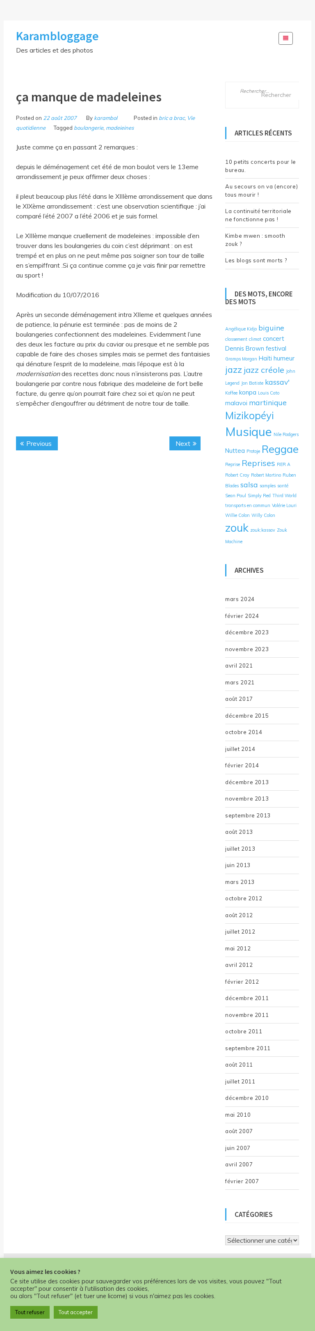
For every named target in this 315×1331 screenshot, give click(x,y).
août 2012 (239, 915)
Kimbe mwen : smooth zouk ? (255, 239)
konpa (247, 392)
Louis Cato (268, 393)
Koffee (231, 393)
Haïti (265, 358)
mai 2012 (238, 948)
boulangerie (88, 127)
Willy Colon (263, 515)
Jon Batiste (252, 383)
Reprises (258, 463)
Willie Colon (237, 515)
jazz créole (264, 370)
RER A (283, 464)
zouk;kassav (262, 530)
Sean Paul (235, 495)
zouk (237, 528)
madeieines (120, 127)
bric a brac (172, 118)
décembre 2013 (247, 782)
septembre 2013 (248, 815)
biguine (271, 327)
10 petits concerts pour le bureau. (260, 165)
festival (276, 348)
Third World (284, 495)
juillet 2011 (240, 1081)
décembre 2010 (247, 1098)
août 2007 (239, 1131)
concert (273, 338)
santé (282, 486)
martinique (268, 402)
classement (236, 339)
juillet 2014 (240, 749)
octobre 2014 (243, 732)
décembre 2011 (247, 998)
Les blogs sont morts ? (256, 260)
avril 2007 (239, 1164)
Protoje (253, 451)
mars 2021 (240, 682)
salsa (249, 484)
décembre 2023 (247, 632)
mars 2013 (240, 882)
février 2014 (242, 765)
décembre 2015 (247, 715)
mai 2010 (238, 1114)
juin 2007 (238, 1148)
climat (255, 339)
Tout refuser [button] (30, 1312)
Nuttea (235, 450)
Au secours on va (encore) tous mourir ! (261, 190)
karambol (105, 118)
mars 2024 (240, 599)
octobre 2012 (243, 898)
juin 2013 (238, 865)
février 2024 (242, 616)
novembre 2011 (247, 1015)
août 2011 (239, 1064)
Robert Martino (266, 475)
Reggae (280, 448)
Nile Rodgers (286, 434)
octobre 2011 (243, 1031)
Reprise (232, 464)
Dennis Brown (244, 348)
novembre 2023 (247, 649)
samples (268, 486)
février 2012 (242, 981)
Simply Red (259, 495)
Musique (248, 431)
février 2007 (242, 1181)
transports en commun (247, 505)
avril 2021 (239, 665)
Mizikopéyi (249, 415)
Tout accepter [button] (76, 1312)
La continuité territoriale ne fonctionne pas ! (258, 215)
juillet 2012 (240, 931)
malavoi (236, 403)
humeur (284, 358)
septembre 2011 (248, 1048)
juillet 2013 (240, 848)
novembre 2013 (247, 798)
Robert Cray (237, 475)
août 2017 (239, 698)
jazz (233, 369)
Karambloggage (57, 36)
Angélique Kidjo (241, 329)
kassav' (277, 381)
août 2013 (239, 831)
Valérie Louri (284, 505)
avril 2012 (239, 965)
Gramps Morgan (241, 359)
